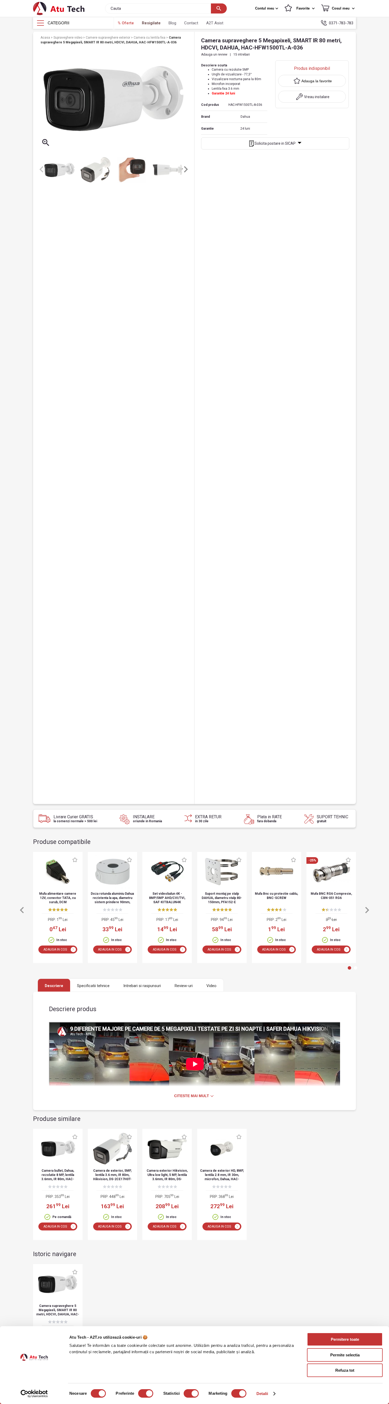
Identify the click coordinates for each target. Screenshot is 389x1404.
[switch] (145, 1393)
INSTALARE (147, 818)
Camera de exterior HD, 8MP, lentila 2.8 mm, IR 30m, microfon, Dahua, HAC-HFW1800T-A (222, 1175)
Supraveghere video (68, 37)
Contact (191, 23)
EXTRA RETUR (208, 818)
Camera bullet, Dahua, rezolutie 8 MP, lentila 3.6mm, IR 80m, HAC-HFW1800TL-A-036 (57, 1175)
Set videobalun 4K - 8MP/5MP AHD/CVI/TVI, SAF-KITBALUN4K (167, 898)
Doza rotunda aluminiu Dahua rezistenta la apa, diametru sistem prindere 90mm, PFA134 (112, 898)
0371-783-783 (341, 23)
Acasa (45, 37)
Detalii (262, 1393)
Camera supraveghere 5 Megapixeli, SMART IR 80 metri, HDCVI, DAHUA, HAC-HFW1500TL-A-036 (57, 1310)
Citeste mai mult (191, 1096)
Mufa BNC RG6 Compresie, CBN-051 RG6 (331, 896)
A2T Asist (214, 23)
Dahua (245, 117)
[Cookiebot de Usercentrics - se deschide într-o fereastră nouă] (34, 1394)
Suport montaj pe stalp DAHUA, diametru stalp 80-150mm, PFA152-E (222, 898)
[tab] (349, 968)
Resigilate (151, 23)
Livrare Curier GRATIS (75, 818)
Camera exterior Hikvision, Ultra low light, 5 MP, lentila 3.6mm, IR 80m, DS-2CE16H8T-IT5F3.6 (167, 1175)
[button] (267, 8)
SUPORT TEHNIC (332, 818)
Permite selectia (345, 1355)
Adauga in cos (55, 949)
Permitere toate (345, 1339)
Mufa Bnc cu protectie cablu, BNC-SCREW (276, 896)
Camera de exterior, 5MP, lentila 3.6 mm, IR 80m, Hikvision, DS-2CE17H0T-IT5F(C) (112, 1175)
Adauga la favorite (316, 81)
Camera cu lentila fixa (150, 37)
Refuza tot (344, 1370)
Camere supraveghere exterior (108, 37)
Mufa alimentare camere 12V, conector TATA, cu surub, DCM (57, 898)
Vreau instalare (316, 97)
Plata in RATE (269, 818)
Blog (172, 23)
